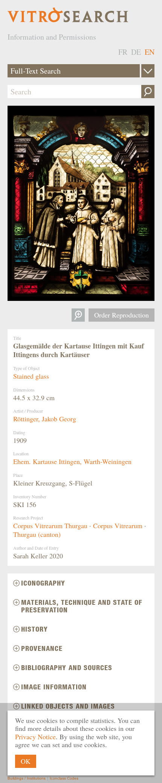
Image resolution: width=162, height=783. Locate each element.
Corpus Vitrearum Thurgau (50, 525)
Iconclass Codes (64, 778)
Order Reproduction (121, 314)
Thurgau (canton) (37, 534)
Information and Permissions (52, 37)
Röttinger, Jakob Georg (44, 418)
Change (147, 70)
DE (136, 52)
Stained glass (31, 376)
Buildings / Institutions (27, 778)
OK (26, 761)
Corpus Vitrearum (117, 525)
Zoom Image (78, 315)
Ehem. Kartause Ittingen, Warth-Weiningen (72, 461)
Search (147, 91)
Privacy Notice (35, 736)
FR (122, 52)
